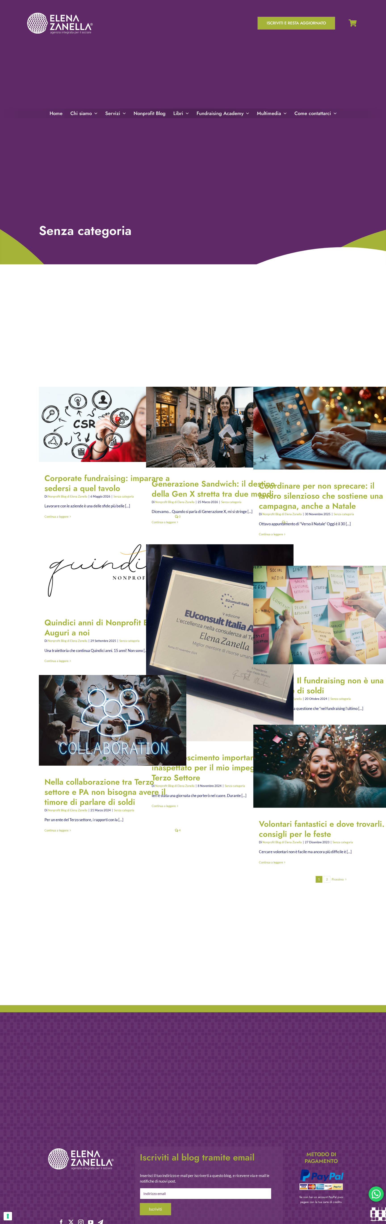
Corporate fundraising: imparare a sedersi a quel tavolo (108, 424)
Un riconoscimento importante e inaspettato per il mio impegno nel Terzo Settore (216, 642)
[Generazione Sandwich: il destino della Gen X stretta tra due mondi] (220, 427)
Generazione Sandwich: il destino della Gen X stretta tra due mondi (216, 427)
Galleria (116, 424)
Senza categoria (123, 496)
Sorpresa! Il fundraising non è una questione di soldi (323, 615)
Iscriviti (155, 1209)
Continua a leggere (56, 516)
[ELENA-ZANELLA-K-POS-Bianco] (59, 13)
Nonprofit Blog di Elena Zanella (67, 496)
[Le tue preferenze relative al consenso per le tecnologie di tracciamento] (8, 1216)
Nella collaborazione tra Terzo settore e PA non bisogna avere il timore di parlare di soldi (108, 720)
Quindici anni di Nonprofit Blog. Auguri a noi (108, 568)
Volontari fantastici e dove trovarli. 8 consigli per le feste (323, 766)
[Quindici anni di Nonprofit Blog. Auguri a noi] (112, 568)
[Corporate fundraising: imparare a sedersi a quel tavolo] (112, 424)
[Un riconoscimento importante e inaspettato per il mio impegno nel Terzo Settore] (220, 642)
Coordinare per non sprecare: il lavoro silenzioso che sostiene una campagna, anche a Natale (323, 428)
